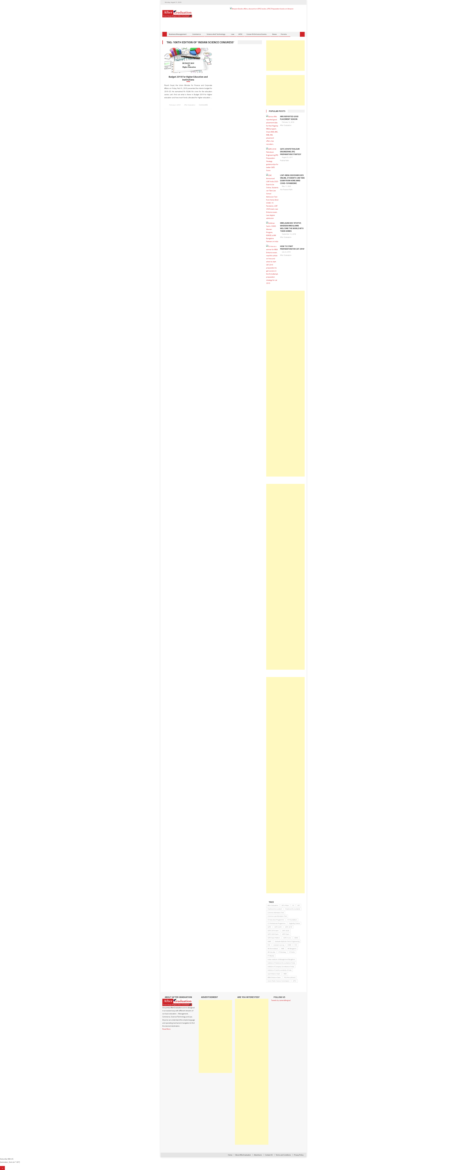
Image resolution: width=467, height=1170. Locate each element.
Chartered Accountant (275, 909)
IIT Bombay (282, 952)
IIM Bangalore (291, 948)
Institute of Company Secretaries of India (281, 966)
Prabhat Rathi (284, 160)
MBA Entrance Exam (274, 977)
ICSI (296, 945)
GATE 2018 (278, 927)
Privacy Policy (298, 1155)
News (274, 34)
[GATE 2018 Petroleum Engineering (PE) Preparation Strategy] (272, 159)
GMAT (269, 941)
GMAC (296, 938)
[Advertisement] (285, 55)
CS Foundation (292, 920)
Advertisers (258, 1155)
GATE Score (287, 938)
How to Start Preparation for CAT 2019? (292, 247)
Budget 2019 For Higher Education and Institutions (188, 78)
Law (232, 34)
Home (230, 1155)
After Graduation (189, 105)
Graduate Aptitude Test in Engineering (287, 941)
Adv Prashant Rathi (286, 189)
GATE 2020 (285, 930)
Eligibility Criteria (294, 923)
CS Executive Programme (276, 920)
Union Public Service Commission (278, 981)
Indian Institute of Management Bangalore (281, 959)
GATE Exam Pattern (274, 938)
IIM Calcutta (271, 952)
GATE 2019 (288, 927)
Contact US (269, 1155)
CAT (298, 905)
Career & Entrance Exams (256, 34)
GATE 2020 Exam (273, 934)
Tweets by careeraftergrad (281, 1000)
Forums (284, 34)
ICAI (269, 945)
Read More (166, 1029)
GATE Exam (285, 934)
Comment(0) (203, 105)
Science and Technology (216, 34)
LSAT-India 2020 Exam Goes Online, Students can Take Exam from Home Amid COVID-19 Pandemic (292, 179)
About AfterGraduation (243, 1155)
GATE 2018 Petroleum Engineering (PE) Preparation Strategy (290, 152)
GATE (269, 927)
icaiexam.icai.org (278, 945)
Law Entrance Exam (274, 974)
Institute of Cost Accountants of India (279, 970)
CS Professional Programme (277, 923)
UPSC (240, 34)
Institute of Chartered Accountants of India (281, 963)
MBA (285, 974)
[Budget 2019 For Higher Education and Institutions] (188, 60)
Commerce (196, 34)
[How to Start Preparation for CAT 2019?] (272, 265)
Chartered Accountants (292, 909)
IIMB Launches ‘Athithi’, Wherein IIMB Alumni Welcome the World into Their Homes (292, 227)
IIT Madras (271, 956)
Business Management (178, 34)
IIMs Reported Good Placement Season (289, 118)
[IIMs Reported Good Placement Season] (272, 130)
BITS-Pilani (285, 905)
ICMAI (289, 945)
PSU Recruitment (289, 977)
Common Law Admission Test (277, 916)
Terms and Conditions (283, 1155)
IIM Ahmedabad (273, 948)
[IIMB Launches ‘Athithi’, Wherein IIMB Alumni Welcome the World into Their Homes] (272, 232)
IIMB (282, 948)
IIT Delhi (292, 952)
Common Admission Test (276, 912)
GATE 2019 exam (273, 930)
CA (293, 905)
